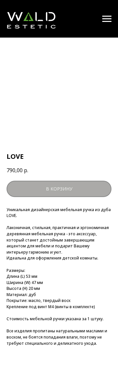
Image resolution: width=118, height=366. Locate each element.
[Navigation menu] (106, 19)
